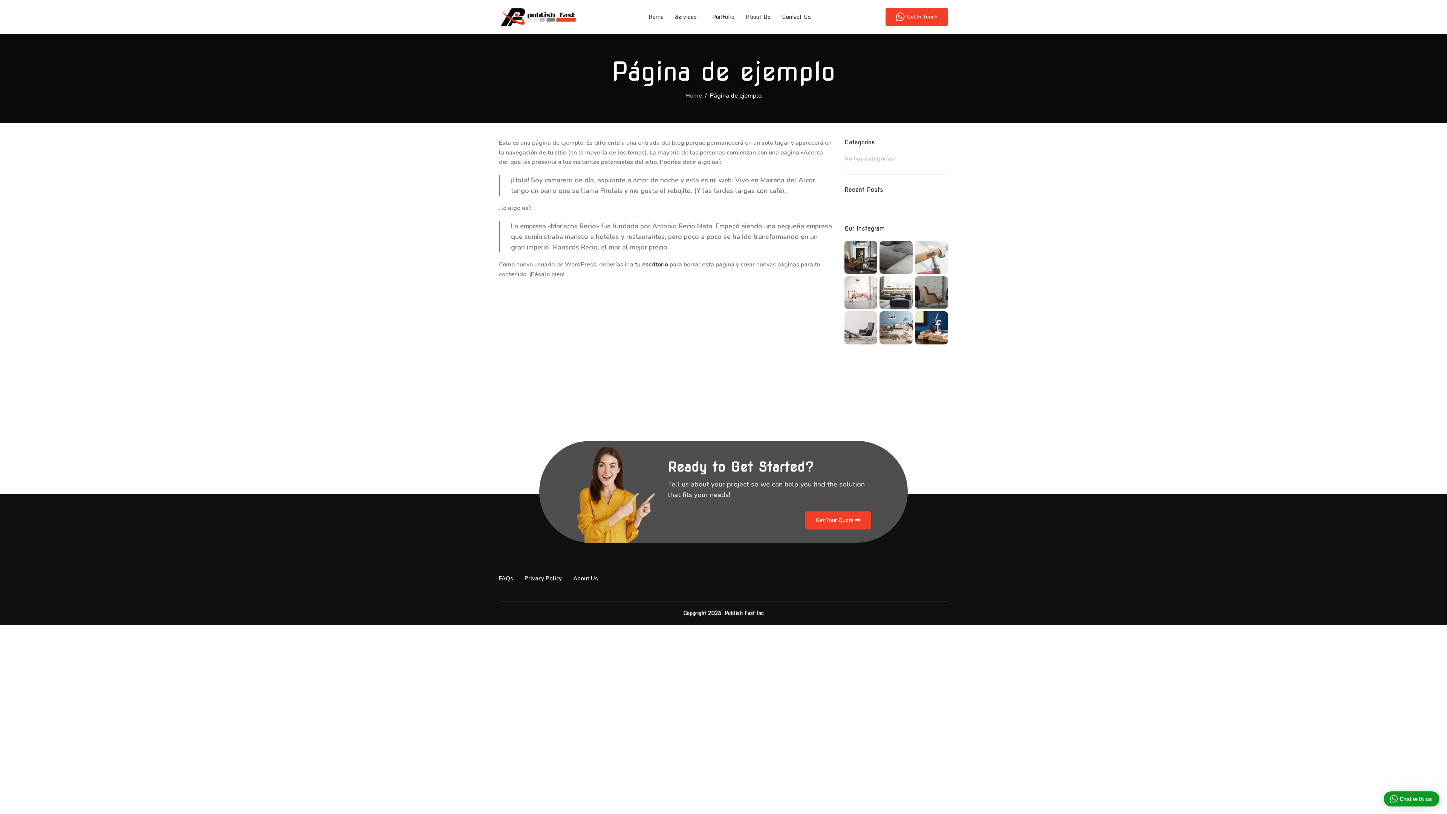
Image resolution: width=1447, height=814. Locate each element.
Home (693, 96)
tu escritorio (651, 264)
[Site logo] (538, 16)
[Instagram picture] (861, 257)
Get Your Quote (835, 520)
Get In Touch (922, 16)
